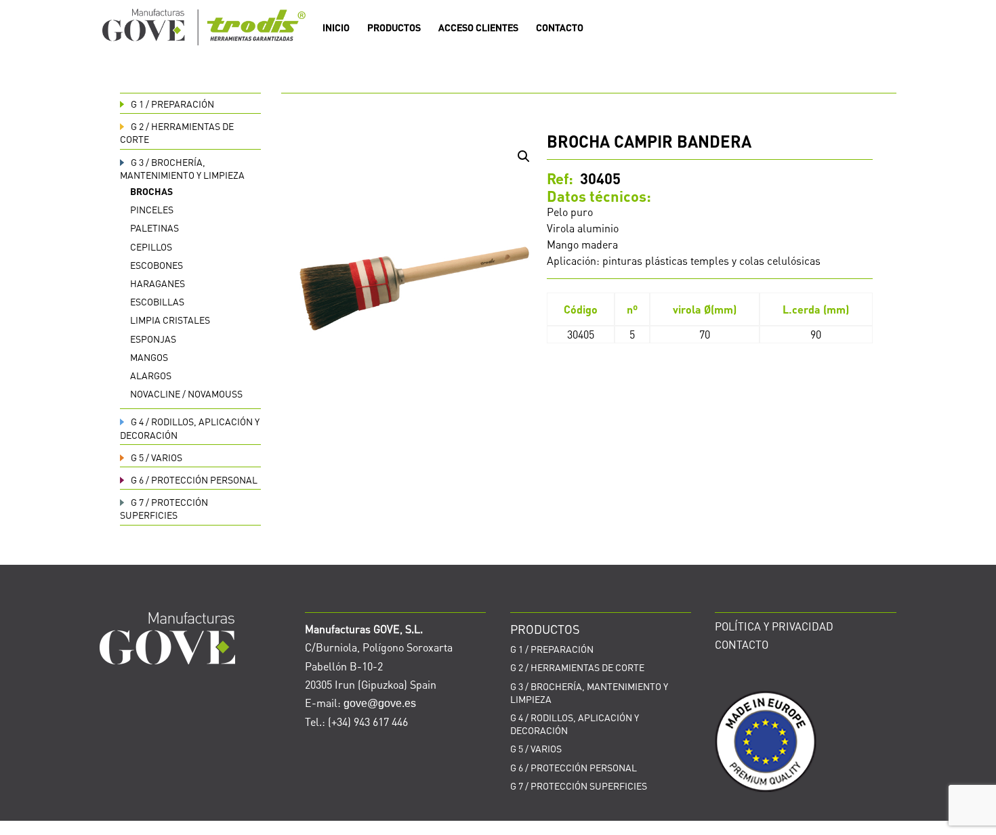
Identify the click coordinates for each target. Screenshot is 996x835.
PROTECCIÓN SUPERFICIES (164, 508)
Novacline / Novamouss (186, 393)
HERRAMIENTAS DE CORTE (577, 667)
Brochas (151, 191)
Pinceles (151, 209)
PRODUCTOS (394, 27)
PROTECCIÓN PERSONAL (194, 479)
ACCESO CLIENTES (478, 27)
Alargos (150, 375)
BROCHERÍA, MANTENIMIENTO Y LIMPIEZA (182, 168)
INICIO (336, 27)
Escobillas (157, 301)
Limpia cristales (170, 320)
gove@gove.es (380, 703)
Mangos (149, 357)
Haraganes (157, 283)
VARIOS (156, 457)
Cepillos (151, 246)
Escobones (156, 265)
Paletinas (154, 227)
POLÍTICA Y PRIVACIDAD (774, 626)
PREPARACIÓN (172, 104)
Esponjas (153, 339)
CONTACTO (559, 27)
